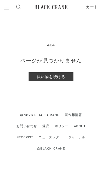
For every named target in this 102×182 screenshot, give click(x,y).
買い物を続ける (51, 76)
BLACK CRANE (47, 115)
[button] (7, 7)
